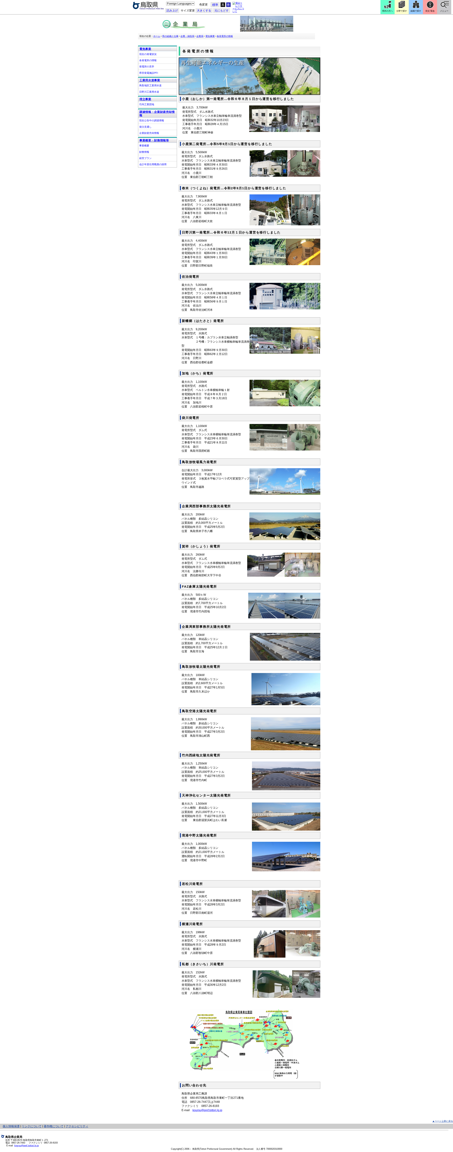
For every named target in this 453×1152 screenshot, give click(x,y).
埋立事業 (145, 99)
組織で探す (416, 11)
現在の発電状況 (148, 54)
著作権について (54, 1126)
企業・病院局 (187, 36)
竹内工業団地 (146, 104)
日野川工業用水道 (149, 91)
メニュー (444, 11)
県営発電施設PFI (148, 72)
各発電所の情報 (225, 36)
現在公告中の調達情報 (151, 120)
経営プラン (145, 158)
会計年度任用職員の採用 (153, 164)
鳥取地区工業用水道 (150, 85)
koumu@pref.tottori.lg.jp (207, 1110)
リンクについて (32, 1126)
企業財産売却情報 (149, 133)
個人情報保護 (11, 1126)
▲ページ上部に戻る (442, 1121)
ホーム (156, 36)
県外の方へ (387, 11)
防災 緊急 (430, 11)
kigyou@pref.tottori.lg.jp (26, 1145)
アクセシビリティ (77, 1126)
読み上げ (172, 10)
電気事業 (210, 36)
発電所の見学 (146, 66)
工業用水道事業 (149, 80)
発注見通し (145, 126)
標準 (215, 5)
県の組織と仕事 (170, 36)
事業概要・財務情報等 (154, 140)
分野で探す (401, 11)
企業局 (199, 36)
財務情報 (144, 152)
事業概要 (144, 145)
